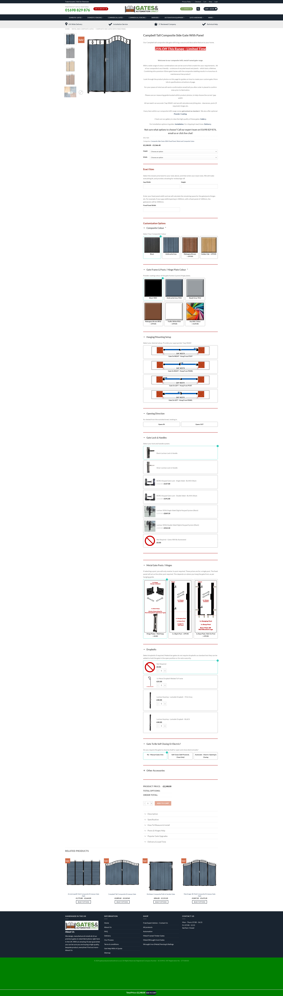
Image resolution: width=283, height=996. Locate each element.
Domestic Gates (75, 17)
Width (145, 157)
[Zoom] (81, 92)
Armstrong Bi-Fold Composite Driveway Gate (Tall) (83, 895)
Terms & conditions (111, 944)
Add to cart (163, 803)
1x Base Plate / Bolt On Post (205, 634)
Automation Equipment (174, 17)
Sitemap (107, 953)
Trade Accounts (70, 2)
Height (145, 151)
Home (67, 29)
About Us (69, 950)
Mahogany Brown (190, 254)
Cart (204, 2)
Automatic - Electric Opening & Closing (205, 756)
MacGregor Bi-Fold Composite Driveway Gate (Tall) (199, 895)
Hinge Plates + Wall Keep (155, 634)
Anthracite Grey (171, 254)
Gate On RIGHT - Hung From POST (180, 356)
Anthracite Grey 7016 (174, 298)
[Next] (136, 64)
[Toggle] (145, 814)
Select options (83, 902)
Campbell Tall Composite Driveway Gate (122, 894)
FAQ (106, 931)
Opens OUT (199, 424)
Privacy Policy (186, 2)
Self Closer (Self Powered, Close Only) (180, 756)
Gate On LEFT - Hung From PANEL (180, 400)
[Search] (198, 9)
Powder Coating (180, 114)
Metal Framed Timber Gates (153, 936)
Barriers (155, 17)
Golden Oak (205, 254)
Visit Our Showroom (82, 2)
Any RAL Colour (195, 321)
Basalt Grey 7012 (195, 298)
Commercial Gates (115, 17)
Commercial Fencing (137, 17)
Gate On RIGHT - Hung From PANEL (180, 371)
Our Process (109, 940)
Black (152, 254)
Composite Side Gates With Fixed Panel (111, 29)
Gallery (203, 119)
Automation (147, 931)
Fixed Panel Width (149, 205)
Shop (210, 2)
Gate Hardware (196, 17)
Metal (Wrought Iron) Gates (153, 940)
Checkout (198, 2)
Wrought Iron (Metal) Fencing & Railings (158, 944)
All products (147, 927)
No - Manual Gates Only (155, 755)
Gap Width (147, 182)
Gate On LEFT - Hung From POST (180, 386)
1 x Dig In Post (177, 634)
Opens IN (161, 424)
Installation (179, 124)
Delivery (207, 124)
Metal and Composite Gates (83, 29)
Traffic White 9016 (174, 321)
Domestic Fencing (94, 17)
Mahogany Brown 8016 (153, 321)
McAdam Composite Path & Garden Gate (161, 894)
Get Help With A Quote (113, 948)
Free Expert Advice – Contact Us (155, 923)
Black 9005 (153, 298)
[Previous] (82, 64)
